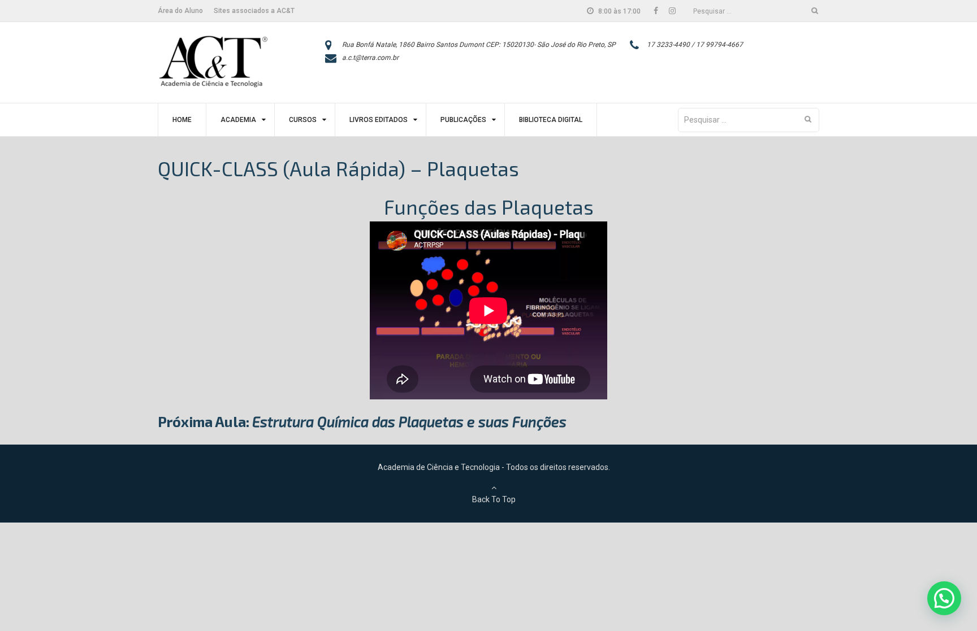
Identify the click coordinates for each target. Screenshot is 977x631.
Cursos (303, 120)
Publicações (463, 120)
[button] (944, 598)
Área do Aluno (180, 11)
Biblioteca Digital (550, 120)
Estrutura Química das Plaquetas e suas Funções (409, 421)
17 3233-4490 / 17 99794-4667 (695, 45)
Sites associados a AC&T (254, 11)
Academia (238, 120)
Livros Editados (378, 120)
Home (182, 120)
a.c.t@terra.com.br (370, 58)
